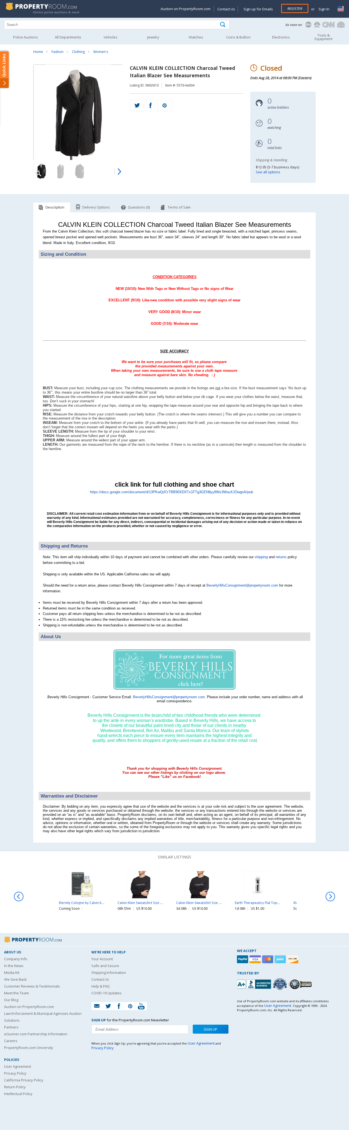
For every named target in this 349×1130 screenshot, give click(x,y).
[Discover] (293, 959)
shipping (261, 557)
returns (281, 557)
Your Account (102, 958)
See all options (268, 172)
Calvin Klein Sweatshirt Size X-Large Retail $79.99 (155, 902)
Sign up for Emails (258, 9)
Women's (100, 51)
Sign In (323, 9)
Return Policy (15, 1086)
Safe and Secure (105, 965)
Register (294, 8)
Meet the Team (16, 993)
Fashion (58, 51)
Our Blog (11, 999)
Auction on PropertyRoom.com (185, 8)
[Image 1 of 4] (78, 112)
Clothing (78, 51)
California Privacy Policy (23, 1080)
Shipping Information (108, 972)
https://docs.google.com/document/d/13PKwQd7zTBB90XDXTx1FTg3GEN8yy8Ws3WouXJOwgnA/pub (171, 492)
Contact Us (226, 9)
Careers (10, 1040)
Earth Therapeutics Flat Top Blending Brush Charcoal (275, 902)
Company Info (15, 958)
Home (38, 51)
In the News (13, 965)
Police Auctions (25, 37)
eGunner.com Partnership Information (35, 1033)
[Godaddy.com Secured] (301, 984)
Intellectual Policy (18, 1093)
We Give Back (15, 979)
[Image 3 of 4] (79, 171)
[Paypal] (243, 959)
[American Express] (281, 959)
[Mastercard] (268, 959)
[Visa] (255, 959)
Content (5, 69)
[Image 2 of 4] (60, 171)
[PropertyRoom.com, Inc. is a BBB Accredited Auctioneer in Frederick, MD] (254, 983)
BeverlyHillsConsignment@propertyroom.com (242, 585)
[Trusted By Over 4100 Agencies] (280, 984)
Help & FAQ (100, 986)
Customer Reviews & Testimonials (32, 986)
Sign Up (210, 1029)
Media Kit (11, 972)
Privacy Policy (15, 1073)
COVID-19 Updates (106, 993)
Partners (11, 1027)
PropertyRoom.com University (28, 1047)
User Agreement (17, 1066)
